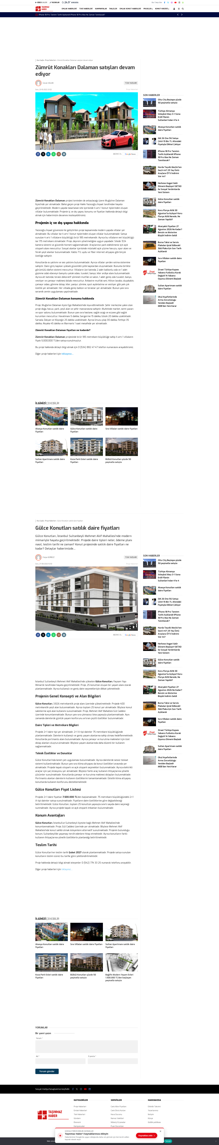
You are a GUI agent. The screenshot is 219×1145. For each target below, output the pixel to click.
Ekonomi (77, 1122)
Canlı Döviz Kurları (118, 1110)
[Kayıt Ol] (174, 8)
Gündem (77, 1118)
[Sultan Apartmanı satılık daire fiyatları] (51, 447)
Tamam (168, 1141)
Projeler (147, 8)
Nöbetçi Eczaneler (118, 1122)
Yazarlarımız (153, 1110)
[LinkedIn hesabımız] (179, 2)
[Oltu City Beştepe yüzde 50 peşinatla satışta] (149, 106)
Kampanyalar (101, 8)
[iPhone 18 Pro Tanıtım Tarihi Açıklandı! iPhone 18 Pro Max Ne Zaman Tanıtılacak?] (149, 158)
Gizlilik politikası (154, 1122)
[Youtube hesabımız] (176, 2)
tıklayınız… (67, 353)
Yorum (39, 1038)
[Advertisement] (23, 58)
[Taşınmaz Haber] (44, 11)
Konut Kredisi (161, 8)
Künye (150, 1118)
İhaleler (113, 8)
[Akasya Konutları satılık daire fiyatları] (51, 416)
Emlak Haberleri (69, 8)
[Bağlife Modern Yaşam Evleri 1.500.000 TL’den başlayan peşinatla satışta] (121, 962)
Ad (37, 1056)
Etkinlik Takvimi (154, 1106)
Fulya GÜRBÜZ (48, 557)
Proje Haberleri (132, 89)
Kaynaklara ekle (147, 1135)
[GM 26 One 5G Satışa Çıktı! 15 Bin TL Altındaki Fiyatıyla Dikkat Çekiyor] (149, 145)
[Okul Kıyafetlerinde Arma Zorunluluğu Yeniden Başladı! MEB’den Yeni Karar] (149, 303)
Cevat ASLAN (48, 83)
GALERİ (42, 3)
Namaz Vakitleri (117, 1118)
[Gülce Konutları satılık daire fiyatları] (86, 416)
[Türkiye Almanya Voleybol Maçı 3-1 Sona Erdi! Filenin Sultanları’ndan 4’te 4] (149, 117)
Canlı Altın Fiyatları (118, 1106)
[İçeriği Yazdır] (64, 154)
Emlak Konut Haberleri (130, 8)
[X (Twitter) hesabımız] (168, 2)
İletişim (151, 1114)
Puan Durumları (117, 1126)
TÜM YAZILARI (131, 83)
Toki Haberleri (86, 8)
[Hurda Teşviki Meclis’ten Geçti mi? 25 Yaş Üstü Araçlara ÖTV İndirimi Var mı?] (149, 174)
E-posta (92, 1056)
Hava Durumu (116, 1114)
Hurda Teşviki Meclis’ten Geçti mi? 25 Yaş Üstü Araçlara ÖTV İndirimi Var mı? (71, 15)
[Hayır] (216, 1141)
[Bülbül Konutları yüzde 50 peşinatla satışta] (121, 447)
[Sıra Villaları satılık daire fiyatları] (121, 416)
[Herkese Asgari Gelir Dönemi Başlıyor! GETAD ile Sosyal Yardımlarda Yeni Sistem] (149, 190)
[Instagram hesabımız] (171, 2)
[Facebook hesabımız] (164, 2)
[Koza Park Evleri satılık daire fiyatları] (86, 447)
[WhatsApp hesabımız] (183, 2)
